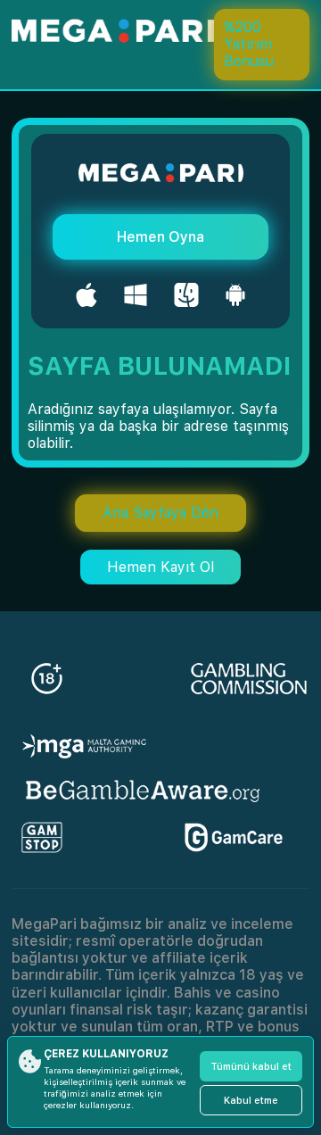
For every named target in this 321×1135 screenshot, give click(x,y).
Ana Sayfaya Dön (160, 512)
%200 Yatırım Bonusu (249, 44)
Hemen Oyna (160, 236)
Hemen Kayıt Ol (160, 567)
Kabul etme (251, 1100)
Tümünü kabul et (251, 1067)
